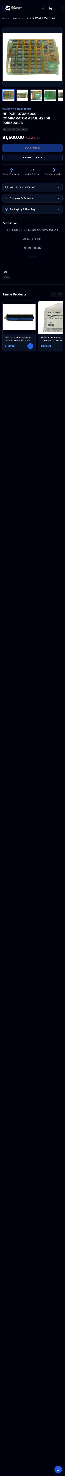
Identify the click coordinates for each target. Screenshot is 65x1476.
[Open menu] (57, 8)
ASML (6, 277)
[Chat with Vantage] (58, 1469)
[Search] (43, 8)
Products (18, 18)
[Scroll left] (53, 294)
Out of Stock (32, 148)
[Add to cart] (30, 346)
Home (5, 18)
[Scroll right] (60, 294)
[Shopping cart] (50, 8)
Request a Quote (32, 157)
